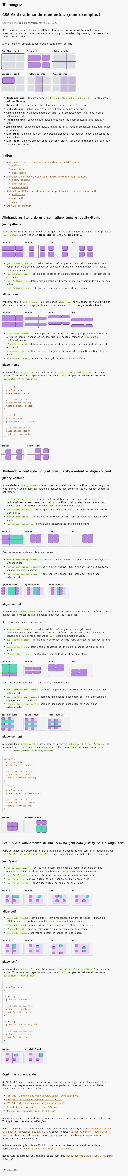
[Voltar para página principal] (12, 5)
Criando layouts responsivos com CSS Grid (31, 1107)
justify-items (19, 165)
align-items (18, 168)
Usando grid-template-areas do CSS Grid (30, 1110)
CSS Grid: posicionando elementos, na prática (34, 1099)
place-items (18, 172)
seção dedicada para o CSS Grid (85, 1155)
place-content (19, 187)
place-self (17, 202)
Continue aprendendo (18, 205)
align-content (19, 183)
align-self (17, 198)
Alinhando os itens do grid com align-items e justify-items (42, 161)
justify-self (18, 194)
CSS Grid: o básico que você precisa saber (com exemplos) (42, 1095)
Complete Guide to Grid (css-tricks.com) (47, 1148)
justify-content (20, 179)
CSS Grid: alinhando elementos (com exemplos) (35, 1103)
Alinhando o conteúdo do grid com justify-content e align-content (46, 176)
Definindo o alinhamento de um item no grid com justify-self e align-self (51, 191)
